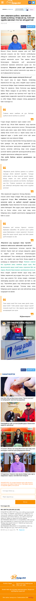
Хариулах (22, 530)
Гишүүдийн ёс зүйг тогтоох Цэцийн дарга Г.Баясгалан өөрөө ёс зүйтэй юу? (18, 424)
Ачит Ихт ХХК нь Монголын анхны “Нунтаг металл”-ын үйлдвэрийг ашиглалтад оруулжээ (17, 399)
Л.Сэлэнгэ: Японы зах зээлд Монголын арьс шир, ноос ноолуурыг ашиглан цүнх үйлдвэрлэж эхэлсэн (18, 449)
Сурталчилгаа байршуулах (24, 583)
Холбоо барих (7, 583)
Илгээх (25, 502)
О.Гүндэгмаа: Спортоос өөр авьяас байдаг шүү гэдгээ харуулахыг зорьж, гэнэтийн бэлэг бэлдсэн (18, 474)
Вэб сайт (19, 585)
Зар (13, 585)
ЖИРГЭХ (31, 26)
